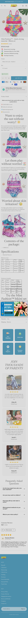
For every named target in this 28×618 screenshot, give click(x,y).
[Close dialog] (26, 303)
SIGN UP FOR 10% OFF (7, 312)
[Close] (2, 303)
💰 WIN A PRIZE (2, 310)
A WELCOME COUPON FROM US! (7, 304)
